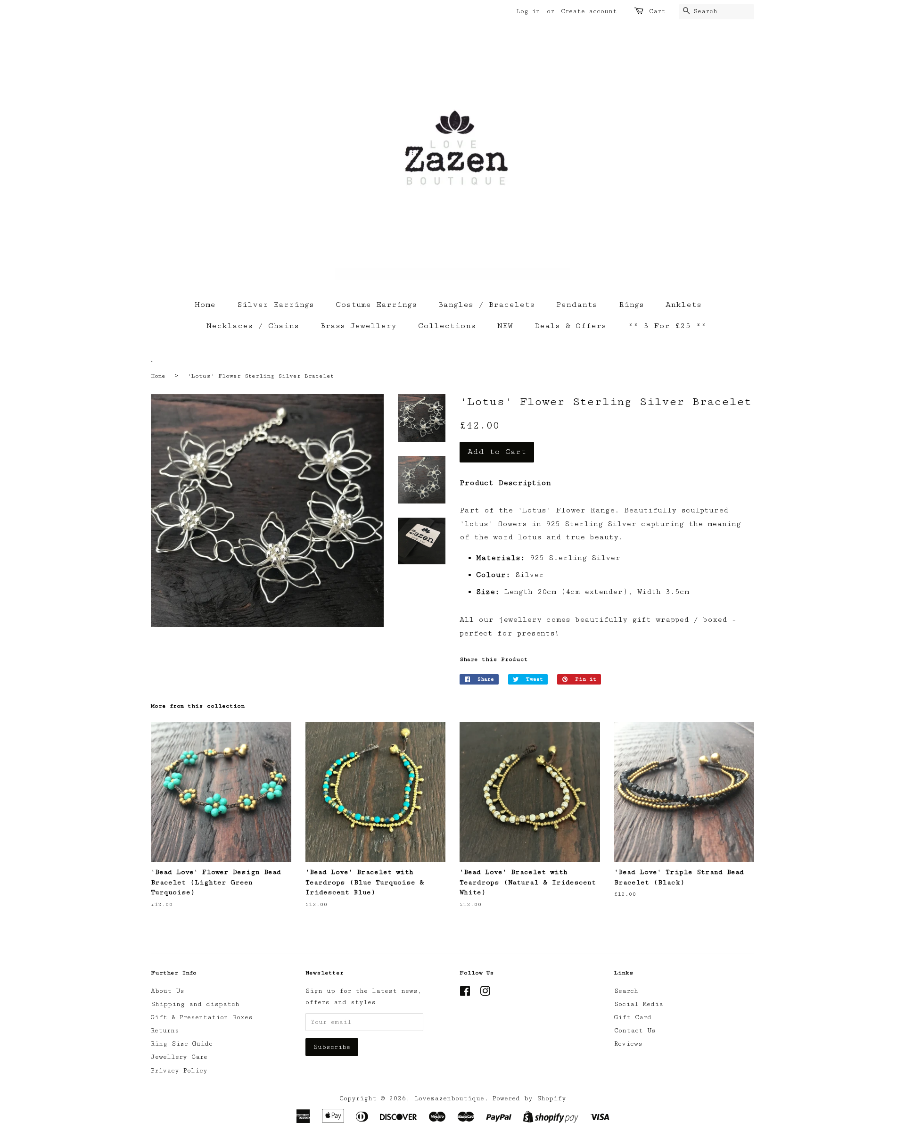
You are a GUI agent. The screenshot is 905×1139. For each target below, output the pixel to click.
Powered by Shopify (529, 1098)
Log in (528, 11)
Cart (657, 11)
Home (205, 304)
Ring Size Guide (182, 1044)
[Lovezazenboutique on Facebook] (465, 993)
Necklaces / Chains (252, 325)
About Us (167, 991)
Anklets (683, 304)
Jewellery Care (179, 1057)
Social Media (638, 1004)
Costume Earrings (376, 304)
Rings (631, 304)
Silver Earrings (275, 304)
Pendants (576, 304)
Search (626, 991)
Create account (589, 11)
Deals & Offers (570, 325)
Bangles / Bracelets (486, 304)
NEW (505, 325)
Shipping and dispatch (195, 1004)
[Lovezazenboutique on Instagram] (485, 993)
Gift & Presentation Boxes (202, 1017)
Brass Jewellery (358, 325)
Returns (165, 1030)
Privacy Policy (179, 1070)
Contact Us (635, 1030)
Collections (447, 325)
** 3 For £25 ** (667, 325)
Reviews (628, 1044)
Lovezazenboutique (449, 1098)
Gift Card (632, 1017)
